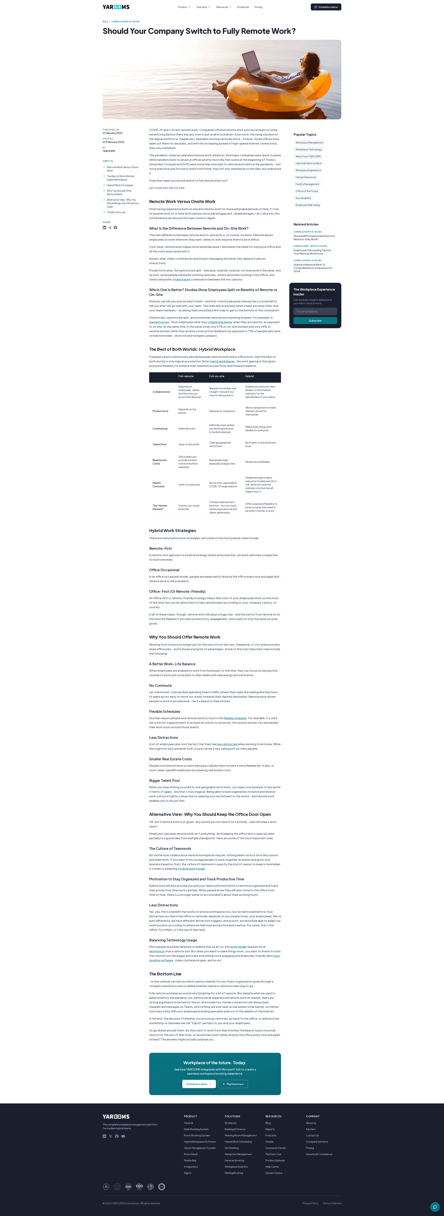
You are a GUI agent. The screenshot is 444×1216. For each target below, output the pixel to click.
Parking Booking (234, 1172)
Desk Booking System (196, 1129)
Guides (270, 1141)
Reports (270, 1129)
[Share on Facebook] (115, 227)
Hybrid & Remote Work (126, 21)
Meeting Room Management (241, 1135)
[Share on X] (110, 227)
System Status (274, 1172)
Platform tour (235, 1084)
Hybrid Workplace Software (200, 1141)
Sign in (187, 1172)
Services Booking (234, 1160)
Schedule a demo (328, 6)
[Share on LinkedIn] (104, 227)
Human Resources (306, 177)
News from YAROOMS (308, 156)
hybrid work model (192, 868)
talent (168, 791)
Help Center (272, 1166)
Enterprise (243, 6)
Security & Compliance (319, 1154)
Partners (311, 1129)
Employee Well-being (308, 204)
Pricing (258, 6)
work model (238, 947)
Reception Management (238, 1154)
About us (311, 1122)
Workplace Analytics (236, 1166)
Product (182, 6)
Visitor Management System (200, 1147)
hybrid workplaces (222, 361)
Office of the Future (307, 191)
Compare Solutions (317, 1141)
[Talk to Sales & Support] (435, 1207)
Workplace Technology (309, 149)
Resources (222, 6)
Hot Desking (232, 1147)
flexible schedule (235, 718)
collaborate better (220, 322)
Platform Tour (273, 1154)
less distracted (227, 744)
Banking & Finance (235, 1129)
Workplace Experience (308, 170)
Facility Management (307, 184)
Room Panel (190, 1154)
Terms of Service (331, 1203)
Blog (105, 21)
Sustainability (303, 197)
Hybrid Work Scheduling (238, 1141)
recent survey (160, 322)
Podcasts (271, 1135)
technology (157, 951)
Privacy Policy (310, 1203)
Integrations (191, 1166)
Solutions (202, 6)
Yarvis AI (188, 1122)
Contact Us (312, 1135)
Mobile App (190, 1160)
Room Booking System (197, 1135)
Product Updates (275, 1160)
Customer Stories (276, 1147)
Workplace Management (309, 142)
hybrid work (182, 279)
